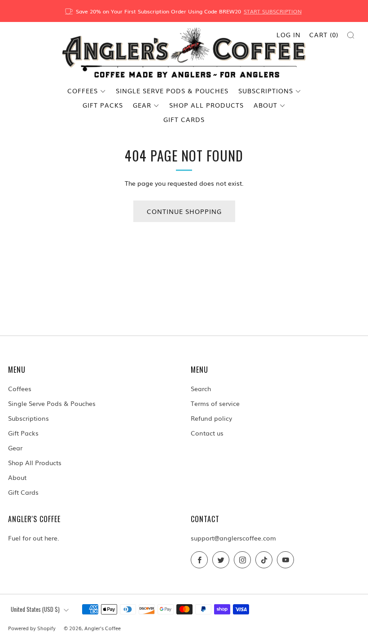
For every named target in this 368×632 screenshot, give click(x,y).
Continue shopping (184, 211)
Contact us (207, 432)
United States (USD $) (35, 609)
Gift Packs (103, 104)
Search (201, 388)
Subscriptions (265, 90)
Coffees (82, 90)
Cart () (323, 34)
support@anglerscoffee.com (233, 537)
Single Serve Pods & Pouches (172, 90)
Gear (142, 104)
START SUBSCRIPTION (273, 11)
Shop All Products (206, 104)
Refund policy (211, 418)
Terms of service (215, 403)
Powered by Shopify (32, 628)
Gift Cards (184, 119)
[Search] (351, 35)
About (265, 104)
